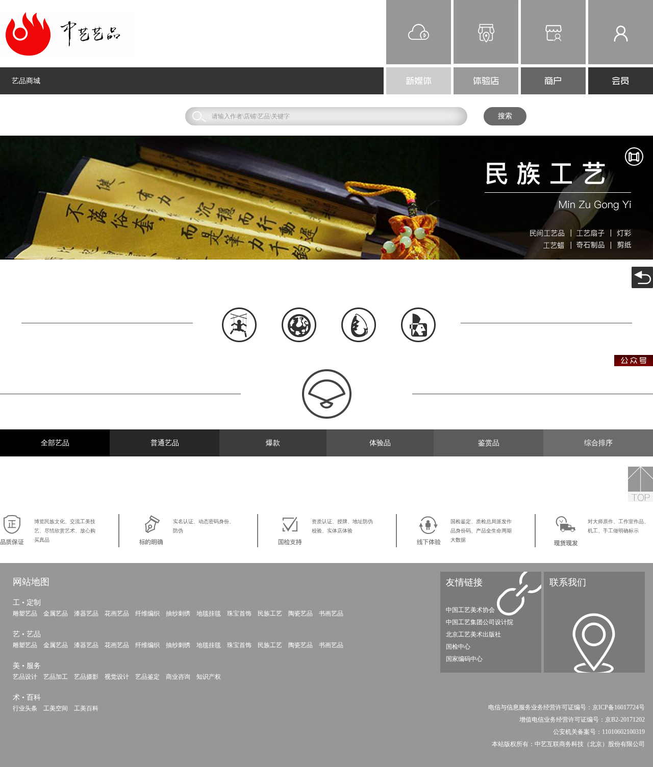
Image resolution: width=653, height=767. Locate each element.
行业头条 (25, 708)
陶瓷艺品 (300, 613)
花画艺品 (117, 613)
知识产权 (208, 676)
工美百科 (86, 708)
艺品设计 (25, 676)
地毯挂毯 (208, 613)
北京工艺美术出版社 (473, 634)
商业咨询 (178, 676)
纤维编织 (147, 613)
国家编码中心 (464, 658)
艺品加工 (55, 676)
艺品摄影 (86, 676)
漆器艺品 (86, 613)
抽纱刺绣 (178, 613)
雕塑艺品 (25, 613)
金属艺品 (55, 613)
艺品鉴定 (147, 676)
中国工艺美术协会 (470, 609)
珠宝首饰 (239, 613)
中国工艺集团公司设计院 (479, 622)
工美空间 (55, 708)
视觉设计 (117, 676)
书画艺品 (331, 613)
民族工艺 (270, 613)
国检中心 (458, 646)
